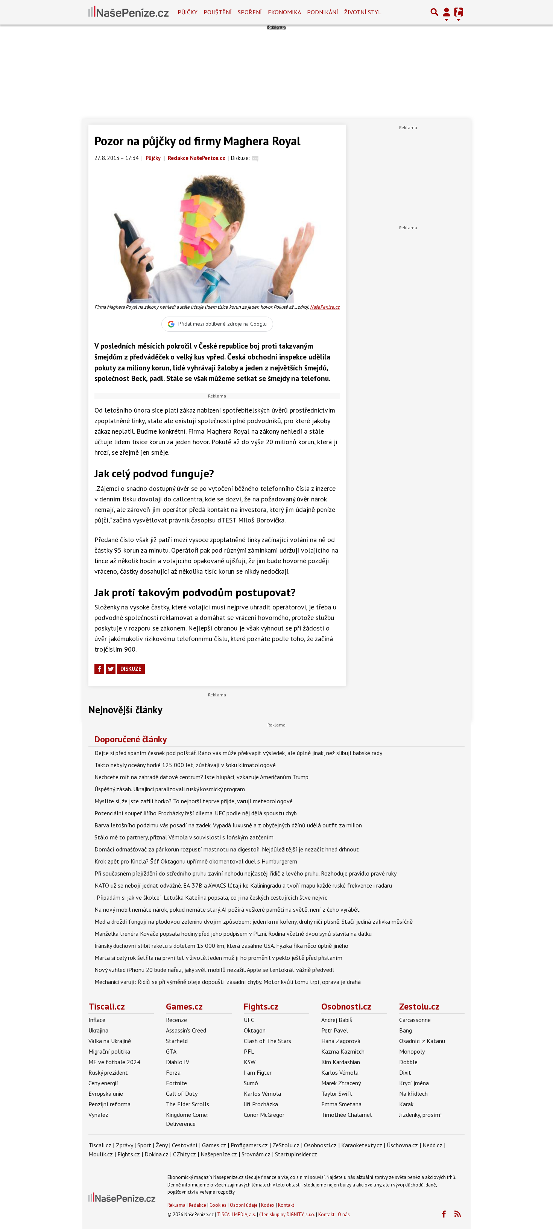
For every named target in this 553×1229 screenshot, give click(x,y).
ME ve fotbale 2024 (114, 1062)
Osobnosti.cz (346, 1006)
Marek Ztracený (341, 1083)
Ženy (161, 1145)
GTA (171, 1051)
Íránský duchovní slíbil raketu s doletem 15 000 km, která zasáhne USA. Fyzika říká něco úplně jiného (221, 945)
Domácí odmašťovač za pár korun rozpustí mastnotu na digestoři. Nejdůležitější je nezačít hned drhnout (226, 849)
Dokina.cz (156, 1154)
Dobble (408, 1062)
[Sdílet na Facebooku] (99, 669)
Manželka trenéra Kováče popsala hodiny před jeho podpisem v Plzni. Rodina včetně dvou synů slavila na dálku (233, 933)
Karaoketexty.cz (361, 1145)
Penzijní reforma (109, 1104)
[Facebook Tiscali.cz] (443, 1214)
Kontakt (286, 1205)
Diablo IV (177, 1062)
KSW (249, 1062)
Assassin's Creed (186, 1030)
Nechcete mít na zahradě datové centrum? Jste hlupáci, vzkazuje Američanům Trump (201, 777)
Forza (173, 1072)
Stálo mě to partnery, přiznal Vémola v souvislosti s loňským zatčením (183, 837)
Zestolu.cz (419, 1006)
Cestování (185, 1145)
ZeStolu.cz (285, 1145)
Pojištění (218, 12)
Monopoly (412, 1051)
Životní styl (362, 12)
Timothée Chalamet (346, 1114)
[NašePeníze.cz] (128, 12)
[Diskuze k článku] (255, 157)
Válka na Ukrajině (109, 1041)
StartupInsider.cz (296, 1154)
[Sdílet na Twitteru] (110, 669)
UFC (249, 1019)
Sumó (251, 1083)
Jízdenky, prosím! (420, 1114)
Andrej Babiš (336, 1019)
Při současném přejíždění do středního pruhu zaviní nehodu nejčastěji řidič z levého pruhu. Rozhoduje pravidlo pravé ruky (245, 873)
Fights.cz (261, 1006)
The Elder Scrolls (187, 1104)
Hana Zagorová (340, 1041)
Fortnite (176, 1083)
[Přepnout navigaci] (447, 12)
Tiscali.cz (106, 1006)
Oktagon (255, 1030)
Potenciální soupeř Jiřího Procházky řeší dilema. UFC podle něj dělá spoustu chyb (195, 813)
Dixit (405, 1072)
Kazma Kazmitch (343, 1051)
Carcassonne (415, 1019)
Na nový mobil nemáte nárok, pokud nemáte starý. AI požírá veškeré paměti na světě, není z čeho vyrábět (227, 909)
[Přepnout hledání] (434, 12)
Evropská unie (105, 1093)
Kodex (268, 1205)
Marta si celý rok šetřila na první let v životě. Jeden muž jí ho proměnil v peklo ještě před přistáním (218, 957)
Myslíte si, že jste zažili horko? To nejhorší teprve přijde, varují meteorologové (193, 801)
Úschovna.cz (402, 1145)
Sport (144, 1145)
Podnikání (322, 12)
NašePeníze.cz (325, 307)
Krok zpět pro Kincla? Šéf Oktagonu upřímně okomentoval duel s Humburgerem (195, 861)
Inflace (96, 1019)
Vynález (98, 1114)
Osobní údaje (244, 1205)
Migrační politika (109, 1051)
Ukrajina (98, 1030)
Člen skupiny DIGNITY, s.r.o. (287, 1214)
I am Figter (258, 1072)
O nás (344, 1214)
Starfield (177, 1041)
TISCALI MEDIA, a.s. (236, 1214)
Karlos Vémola (262, 1093)
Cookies (218, 1205)
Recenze (176, 1019)
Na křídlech (413, 1093)
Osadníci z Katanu (422, 1041)
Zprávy (124, 1145)
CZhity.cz (184, 1154)
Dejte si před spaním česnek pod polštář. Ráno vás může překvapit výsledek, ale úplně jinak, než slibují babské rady (238, 753)
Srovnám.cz (256, 1154)
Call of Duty (182, 1093)
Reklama (176, 1205)
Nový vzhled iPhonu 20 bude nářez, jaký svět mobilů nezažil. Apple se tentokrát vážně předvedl (214, 969)
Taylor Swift (336, 1093)
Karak (406, 1104)
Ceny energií (103, 1083)
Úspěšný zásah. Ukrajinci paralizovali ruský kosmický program (169, 789)
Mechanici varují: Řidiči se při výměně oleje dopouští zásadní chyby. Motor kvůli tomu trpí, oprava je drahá (227, 981)
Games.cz (184, 1006)
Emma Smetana (341, 1104)
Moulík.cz (100, 1154)
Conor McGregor (264, 1114)
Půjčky (188, 12)
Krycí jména (414, 1083)
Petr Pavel (334, 1030)
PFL (249, 1051)
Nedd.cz (432, 1145)
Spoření (250, 12)
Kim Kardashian (340, 1062)
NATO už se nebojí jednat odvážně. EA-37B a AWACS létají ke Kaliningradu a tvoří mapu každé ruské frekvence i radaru (243, 885)
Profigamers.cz (249, 1145)
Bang (405, 1030)
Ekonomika (284, 12)
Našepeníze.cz (219, 1154)
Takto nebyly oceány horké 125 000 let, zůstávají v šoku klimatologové (185, 765)
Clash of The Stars (267, 1041)
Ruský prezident (108, 1072)
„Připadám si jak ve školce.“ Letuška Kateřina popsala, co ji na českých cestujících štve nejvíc (210, 897)
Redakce (197, 1205)
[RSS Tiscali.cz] (457, 1214)
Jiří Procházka (261, 1104)
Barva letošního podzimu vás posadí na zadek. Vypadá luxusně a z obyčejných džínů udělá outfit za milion (228, 825)
